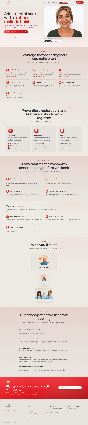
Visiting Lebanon (32, 416)
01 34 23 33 (80, 2)
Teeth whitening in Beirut (11, 76)
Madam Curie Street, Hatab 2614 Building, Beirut (55, 409)
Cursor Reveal (48, 41)
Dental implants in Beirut (64, 76)
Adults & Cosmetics (63, 2)
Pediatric (48, 2)
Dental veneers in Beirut (16, 227)
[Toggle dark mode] (74, 2)
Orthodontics (54, 2)
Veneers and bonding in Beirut (39, 76)
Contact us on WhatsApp (53, 412)
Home (42, 2)
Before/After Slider (56, 41)
